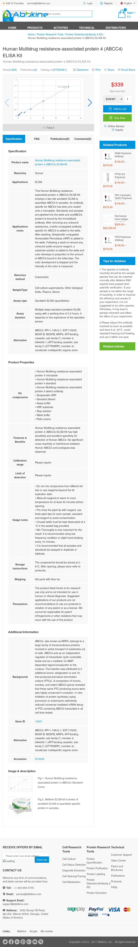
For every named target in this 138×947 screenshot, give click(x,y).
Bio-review (47, 931)
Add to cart (120, 108)
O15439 (39, 759)
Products (35, 28)
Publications (118, 875)
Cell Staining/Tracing (74, 876)
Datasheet (82, 69)
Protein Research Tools (50, 34)
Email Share (128, 69)
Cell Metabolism (71, 882)
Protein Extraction (97, 892)
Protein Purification (97, 868)
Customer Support (121, 854)
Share (111, 69)
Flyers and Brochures (117, 868)
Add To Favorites (15, 3)
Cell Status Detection (74, 864)
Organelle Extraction (74, 870)
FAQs (114, 887)
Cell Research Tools (71, 849)
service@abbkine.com (38, 3)
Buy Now (119, 117)
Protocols (116, 881)
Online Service (116, 126)
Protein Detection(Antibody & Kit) (84, 34)
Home (12, 28)
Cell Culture (69, 859)
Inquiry (119, 129)
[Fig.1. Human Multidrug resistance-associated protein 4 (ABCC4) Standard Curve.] (48, 98)
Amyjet (33, 931)
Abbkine (21, 931)
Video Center (118, 860)
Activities (61, 28)
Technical (87, 28)
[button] (90, 102)
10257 (38, 721)
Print (98, 69)
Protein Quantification (94, 860)
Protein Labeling (96, 874)
